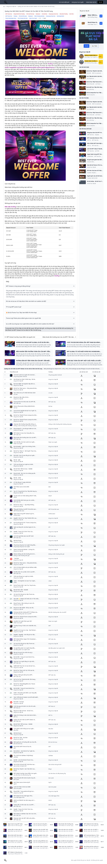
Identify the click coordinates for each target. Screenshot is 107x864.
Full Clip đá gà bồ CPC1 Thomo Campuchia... (25, 522)
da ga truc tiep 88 (18, 381)
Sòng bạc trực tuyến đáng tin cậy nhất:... (24, 661)
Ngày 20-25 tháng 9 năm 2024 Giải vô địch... (25, 715)
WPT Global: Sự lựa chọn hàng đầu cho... (24, 433)
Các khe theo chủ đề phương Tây (22, 775)
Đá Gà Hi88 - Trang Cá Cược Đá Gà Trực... (24, 657)
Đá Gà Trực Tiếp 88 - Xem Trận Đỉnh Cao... (24, 769)
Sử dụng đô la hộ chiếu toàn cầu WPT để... (25, 401)
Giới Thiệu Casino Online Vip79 (22, 782)
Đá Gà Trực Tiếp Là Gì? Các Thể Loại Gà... (24, 670)
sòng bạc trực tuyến (78, 2)
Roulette (89, 172)
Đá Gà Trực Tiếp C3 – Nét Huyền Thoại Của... (25, 451)
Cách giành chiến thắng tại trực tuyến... (24, 728)
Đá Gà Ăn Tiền (90, 161)
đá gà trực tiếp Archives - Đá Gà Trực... (24, 710)
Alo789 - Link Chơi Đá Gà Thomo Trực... (24, 760)
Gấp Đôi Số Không (100, 172)
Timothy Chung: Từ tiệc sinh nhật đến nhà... (25, 625)
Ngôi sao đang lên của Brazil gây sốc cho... (25, 527)
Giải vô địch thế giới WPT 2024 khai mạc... (24, 764)
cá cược (16, 394)
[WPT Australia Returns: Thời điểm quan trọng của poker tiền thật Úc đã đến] (82, 139)
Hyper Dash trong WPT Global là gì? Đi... (24, 513)
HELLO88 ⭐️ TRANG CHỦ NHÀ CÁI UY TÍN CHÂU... (26, 598)
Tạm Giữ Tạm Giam (98, 161)
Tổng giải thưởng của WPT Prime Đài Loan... (25, 509)
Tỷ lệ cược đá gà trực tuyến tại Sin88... (24, 464)
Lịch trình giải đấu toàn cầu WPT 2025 (24, 536)
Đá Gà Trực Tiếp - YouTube (20, 737)
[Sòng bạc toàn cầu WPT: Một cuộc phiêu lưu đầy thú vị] (82, 133)
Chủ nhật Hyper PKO (19, 797)
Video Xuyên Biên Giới (100, 94)
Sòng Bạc (97, 134)
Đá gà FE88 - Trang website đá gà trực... (24, 791)
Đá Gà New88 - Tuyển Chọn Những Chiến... (25, 446)
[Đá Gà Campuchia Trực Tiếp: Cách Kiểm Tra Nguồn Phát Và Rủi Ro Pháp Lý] (82, 93)
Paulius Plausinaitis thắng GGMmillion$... (24, 406)
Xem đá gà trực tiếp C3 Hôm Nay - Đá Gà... (25, 379)
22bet (15, 582)
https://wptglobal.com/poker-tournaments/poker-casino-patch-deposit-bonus (29, 67)
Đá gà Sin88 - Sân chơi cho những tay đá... (25, 473)
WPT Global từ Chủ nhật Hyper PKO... (23, 796)
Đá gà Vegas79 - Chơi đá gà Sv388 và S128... (25, 428)
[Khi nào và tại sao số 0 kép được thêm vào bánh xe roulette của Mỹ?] (82, 171)
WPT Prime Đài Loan (19, 510)
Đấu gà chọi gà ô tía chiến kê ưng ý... (23, 652)
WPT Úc (89, 140)
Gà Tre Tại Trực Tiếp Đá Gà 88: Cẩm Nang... (25, 679)
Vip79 (15, 784)
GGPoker (16, 757)
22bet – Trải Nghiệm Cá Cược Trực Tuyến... (25, 581)
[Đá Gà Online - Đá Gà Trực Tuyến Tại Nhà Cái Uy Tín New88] (82, 182)
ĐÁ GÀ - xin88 (17, 478)
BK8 (15, 488)
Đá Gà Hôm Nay (90, 89)
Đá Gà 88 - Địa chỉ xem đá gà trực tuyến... (24, 455)
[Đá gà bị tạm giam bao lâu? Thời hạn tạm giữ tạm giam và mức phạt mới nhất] (82, 160)
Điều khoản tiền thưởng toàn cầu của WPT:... (25, 437)
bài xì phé (16, 779)
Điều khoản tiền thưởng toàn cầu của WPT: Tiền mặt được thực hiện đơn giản (58, 337)
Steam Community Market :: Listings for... (24, 549)
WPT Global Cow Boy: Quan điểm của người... (25, 773)
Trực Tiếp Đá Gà (90, 78)
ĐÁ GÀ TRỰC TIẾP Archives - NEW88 (23, 469)
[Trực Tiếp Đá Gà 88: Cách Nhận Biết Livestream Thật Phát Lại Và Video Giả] (82, 77)
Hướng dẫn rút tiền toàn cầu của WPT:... (24, 804)
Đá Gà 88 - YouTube (19, 701)
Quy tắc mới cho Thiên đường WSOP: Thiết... (25, 495)
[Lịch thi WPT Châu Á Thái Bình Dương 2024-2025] (82, 150)
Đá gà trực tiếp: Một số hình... (21, 397)
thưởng (50, 64)
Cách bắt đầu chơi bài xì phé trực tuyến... (24, 442)
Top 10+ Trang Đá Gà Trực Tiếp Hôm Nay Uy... (25, 491)
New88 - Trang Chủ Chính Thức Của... (23, 531)
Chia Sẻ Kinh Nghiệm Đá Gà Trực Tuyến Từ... (25, 410)
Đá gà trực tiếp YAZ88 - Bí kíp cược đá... (24, 607)
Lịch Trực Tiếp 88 (98, 89)
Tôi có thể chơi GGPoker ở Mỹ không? (23, 755)
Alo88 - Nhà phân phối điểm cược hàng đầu (25, 693)
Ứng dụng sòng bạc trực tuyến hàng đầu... (25, 545)
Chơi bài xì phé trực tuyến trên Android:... (25, 375)
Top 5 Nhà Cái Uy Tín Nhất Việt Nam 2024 (24, 392)
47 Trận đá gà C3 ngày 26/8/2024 (22, 482)
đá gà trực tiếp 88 (11, 6)
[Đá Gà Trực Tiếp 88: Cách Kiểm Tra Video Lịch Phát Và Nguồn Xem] (82, 72)
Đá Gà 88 (89, 73)
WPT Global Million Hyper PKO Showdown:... (25, 639)
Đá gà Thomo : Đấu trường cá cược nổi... (24, 603)
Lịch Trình (97, 151)
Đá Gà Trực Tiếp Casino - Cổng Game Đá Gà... (25, 388)
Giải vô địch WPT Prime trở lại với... (23, 746)
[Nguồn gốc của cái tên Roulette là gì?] (82, 177)
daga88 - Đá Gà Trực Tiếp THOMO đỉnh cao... (25, 518)
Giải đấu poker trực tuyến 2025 (22, 649)
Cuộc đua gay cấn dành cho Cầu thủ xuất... (25, 706)
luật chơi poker (18, 788)
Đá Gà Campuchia (91, 94)
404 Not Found (17, 540)
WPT (15, 627)
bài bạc (15, 407)
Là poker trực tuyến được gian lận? (23, 621)
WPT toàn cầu (17, 403)
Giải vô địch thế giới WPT (20, 766)
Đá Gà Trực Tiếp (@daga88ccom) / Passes (24, 684)
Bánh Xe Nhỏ (94, 178)
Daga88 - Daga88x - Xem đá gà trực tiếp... (24, 634)
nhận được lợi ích (91, 2)
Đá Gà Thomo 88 (90, 84)
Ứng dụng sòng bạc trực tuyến (22, 546)
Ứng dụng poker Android (20, 376)
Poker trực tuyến (18, 443)
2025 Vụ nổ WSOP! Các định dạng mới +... (24, 800)
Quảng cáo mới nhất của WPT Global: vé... (25, 719)
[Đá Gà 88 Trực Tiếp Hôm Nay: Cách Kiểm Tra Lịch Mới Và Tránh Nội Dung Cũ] (82, 88)
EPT (15, 528)
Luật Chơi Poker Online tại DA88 (22, 787)
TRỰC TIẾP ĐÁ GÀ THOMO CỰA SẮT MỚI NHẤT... (26, 697)
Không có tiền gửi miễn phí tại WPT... (23, 675)
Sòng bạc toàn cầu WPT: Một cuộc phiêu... (25, 818)
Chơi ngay (101, 56)
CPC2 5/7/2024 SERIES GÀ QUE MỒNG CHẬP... (25, 567)
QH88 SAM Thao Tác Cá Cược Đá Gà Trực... (25, 666)
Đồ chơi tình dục (18, 743)
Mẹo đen (16, 730)
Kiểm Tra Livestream (96, 73)
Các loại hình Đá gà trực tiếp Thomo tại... (24, 594)
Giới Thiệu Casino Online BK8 (21, 487)
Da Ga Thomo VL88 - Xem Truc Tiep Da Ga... (25, 585)
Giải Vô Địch (102, 145)
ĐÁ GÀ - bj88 (17, 460)
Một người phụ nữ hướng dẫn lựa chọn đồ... (25, 742)
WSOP (15, 497)
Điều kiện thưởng (10, 207)
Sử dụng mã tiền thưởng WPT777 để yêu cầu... (26, 612)
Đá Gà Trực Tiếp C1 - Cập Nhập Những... (24, 504)
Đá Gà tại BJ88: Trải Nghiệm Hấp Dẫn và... (24, 384)
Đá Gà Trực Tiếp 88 (91, 167)
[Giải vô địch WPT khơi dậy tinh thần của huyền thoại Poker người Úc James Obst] (82, 144)
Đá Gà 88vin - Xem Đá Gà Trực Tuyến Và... (24, 751)
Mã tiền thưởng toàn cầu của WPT (22, 613)
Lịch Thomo (97, 84)
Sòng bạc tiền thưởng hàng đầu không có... (25, 424)
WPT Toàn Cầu (90, 134)
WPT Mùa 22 (17, 708)
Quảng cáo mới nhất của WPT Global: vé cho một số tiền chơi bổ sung (36, 6)
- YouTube (16, 558)
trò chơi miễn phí (64, 2)
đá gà (15, 770)
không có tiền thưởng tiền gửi (21, 555)
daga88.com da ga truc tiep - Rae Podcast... (25, 630)
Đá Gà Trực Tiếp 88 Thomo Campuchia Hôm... (25, 415)
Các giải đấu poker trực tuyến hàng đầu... (24, 648)
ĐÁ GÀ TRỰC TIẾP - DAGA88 (21, 590)
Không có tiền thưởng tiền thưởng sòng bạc (25, 425)
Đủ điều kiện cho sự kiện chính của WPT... (24, 572)
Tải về (100, 2)
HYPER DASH (90, 156)
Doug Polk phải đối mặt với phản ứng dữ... (25, 778)
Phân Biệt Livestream (99, 78)
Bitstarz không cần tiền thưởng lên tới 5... (25, 554)
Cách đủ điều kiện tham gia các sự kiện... (24, 500)
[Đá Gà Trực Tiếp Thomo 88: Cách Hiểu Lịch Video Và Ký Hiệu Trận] (82, 83)
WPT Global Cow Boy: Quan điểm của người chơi (21, 337)
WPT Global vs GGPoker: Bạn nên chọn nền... (25, 813)
